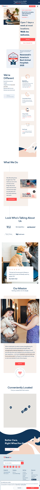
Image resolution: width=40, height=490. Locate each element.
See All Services (11, 199)
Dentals (24, 476)
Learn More (24, 17)
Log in (23, 131)
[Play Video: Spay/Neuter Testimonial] (28, 194)
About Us (20, 363)
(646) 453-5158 (7, 472)
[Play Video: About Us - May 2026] (28, 184)
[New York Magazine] (8, 234)
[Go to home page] (5, 6)
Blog (32, 472)
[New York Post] (31, 227)
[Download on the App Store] (33, 480)
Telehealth (24, 479)
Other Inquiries (6, 473)
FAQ (32, 473)
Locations (24, 472)
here (29, 87)
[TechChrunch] (20, 234)
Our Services (25, 473)
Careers (16, 473)
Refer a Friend (33, 476)
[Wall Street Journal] (8, 227)
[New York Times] (20, 227)
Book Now (33, 186)
